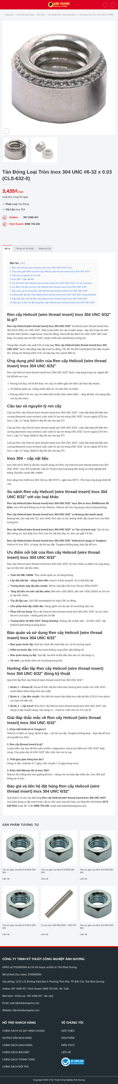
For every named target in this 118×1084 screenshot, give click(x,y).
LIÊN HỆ (66, 1052)
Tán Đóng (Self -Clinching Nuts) (62, 15)
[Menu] (4, 4)
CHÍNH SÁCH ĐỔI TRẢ (15, 1066)
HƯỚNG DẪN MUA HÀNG (17, 1038)
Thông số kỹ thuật (24, 248)
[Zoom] (6, 131)
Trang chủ (9, 15)
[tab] (7, 248)
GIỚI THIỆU (68, 1031)
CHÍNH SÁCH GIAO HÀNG (17, 1045)
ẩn (23, 263)
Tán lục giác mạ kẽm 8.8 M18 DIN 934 (18, 871)
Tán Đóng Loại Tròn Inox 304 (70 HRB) (96, 15)
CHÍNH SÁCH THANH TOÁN (18, 1059)
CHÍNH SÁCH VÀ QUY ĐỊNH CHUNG (23, 1031)
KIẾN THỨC (68, 1045)
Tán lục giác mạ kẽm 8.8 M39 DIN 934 (57, 871)
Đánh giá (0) (45, 248)
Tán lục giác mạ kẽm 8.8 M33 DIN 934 (96, 871)
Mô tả (7, 248)
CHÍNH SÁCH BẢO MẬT (16, 1052)
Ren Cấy (41, 15)
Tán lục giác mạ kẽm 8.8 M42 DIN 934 (96, 926)
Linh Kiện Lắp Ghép (25, 15)
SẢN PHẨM (67, 1038)
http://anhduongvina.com (25, 1010)
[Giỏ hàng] (112, 4)
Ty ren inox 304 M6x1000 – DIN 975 (58, 925)
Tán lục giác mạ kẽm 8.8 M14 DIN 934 (18, 926)
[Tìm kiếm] (105, 4)
